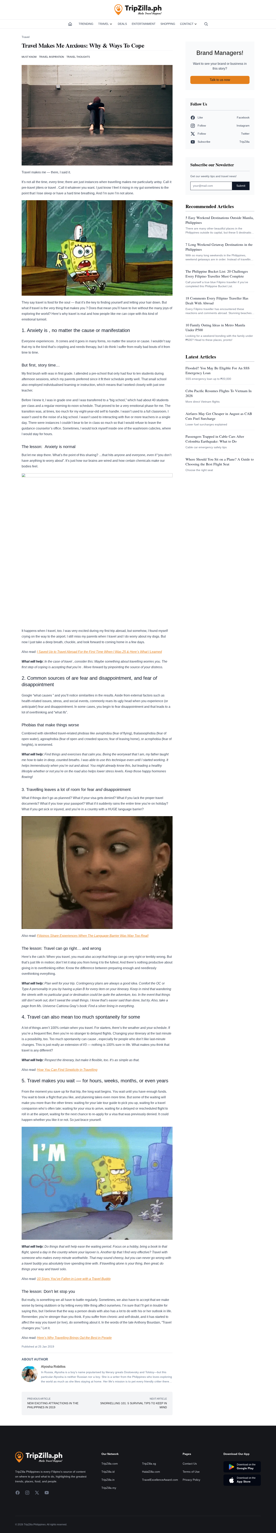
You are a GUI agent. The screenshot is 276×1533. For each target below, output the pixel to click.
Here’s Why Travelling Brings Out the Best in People (74, 1337)
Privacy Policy (191, 1479)
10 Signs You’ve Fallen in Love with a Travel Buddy (74, 1279)
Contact (187, 23)
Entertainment (144, 23)
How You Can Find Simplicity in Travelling (67, 1069)
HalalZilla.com (151, 1471)
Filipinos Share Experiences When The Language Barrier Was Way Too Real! (93, 935)
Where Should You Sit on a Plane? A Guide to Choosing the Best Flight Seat (219, 461)
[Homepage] (70, 24)
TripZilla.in (108, 1479)
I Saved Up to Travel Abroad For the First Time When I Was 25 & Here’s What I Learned (99, 651)
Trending (86, 23)
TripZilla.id (108, 1471)
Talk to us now (220, 80)
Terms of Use (191, 1471)
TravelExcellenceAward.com (160, 1479)
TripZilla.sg (149, 1463)
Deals (122, 23)
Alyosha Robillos (53, 1366)
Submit (240, 185)
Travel (103, 23)
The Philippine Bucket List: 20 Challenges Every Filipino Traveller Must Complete (216, 274)
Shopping (167, 23)
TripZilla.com (109, 1463)
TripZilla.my (108, 1487)
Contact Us (190, 1463)
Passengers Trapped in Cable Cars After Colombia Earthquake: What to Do (214, 439)
